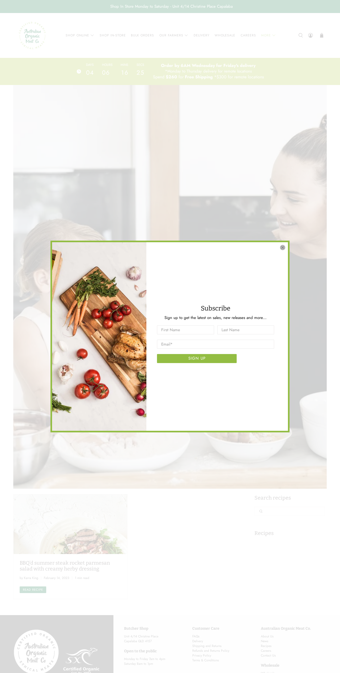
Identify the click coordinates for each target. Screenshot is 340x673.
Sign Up (197, 358)
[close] (282, 247)
